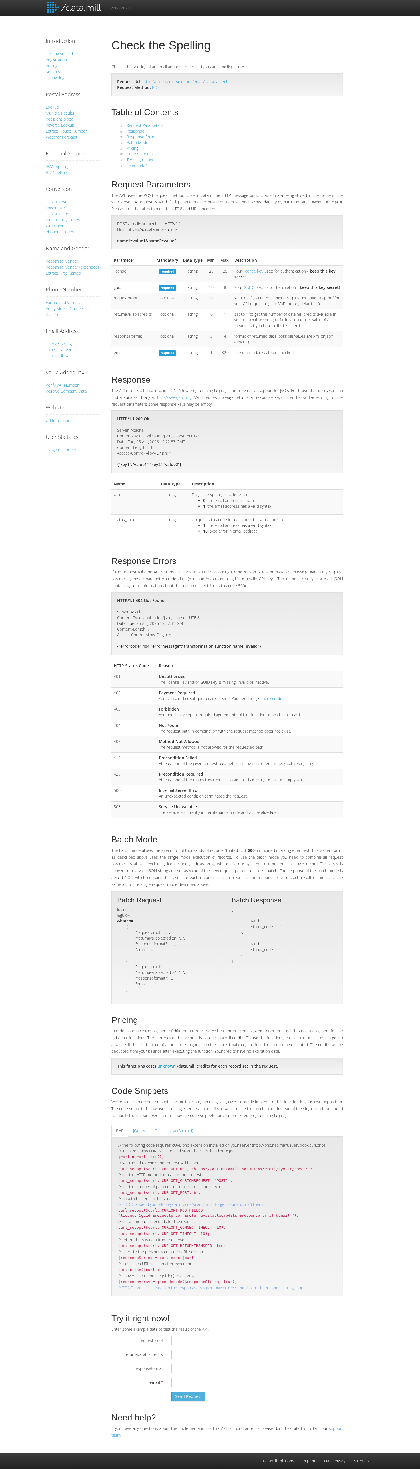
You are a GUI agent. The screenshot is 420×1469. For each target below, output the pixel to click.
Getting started (59, 54)
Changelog (55, 78)
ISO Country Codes (63, 220)
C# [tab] (157, 1130)
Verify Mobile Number (65, 308)
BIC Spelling (56, 172)
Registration (56, 60)
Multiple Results (60, 113)
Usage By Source (61, 450)
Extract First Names (63, 273)
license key (253, 271)
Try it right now (140, 159)
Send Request (188, 1396)
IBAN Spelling (57, 166)
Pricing (51, 66)
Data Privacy (334, 1461)
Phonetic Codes (60, 232)
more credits (272, 698)
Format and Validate (63, 302)
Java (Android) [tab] (181, 1130)
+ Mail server (60, 350)
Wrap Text (54, 226)
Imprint (309, 1461)
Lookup (52, 107)
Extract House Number (66, 131)
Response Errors (141, 136)
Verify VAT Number (62, 385)
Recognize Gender (62, 261)
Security (53, 72)
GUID (248, 287)
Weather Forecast (61, 137)
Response (135, 131)
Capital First (56, 202)
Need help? (137, 165)
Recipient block (59, 119)
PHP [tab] (119, 1130)
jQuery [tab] (139, 1130)
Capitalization (57, 214)
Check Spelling (59, 344)
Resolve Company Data (66, 391)
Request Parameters (145, 125)
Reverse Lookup (60, 125)
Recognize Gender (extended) (72, 267)
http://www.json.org (174, 397)
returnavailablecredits (144, 1354)
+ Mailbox (60, 356)
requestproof (151, 1340)
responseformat (148, 1368)
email (154, 1382)
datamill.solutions (278, 1461)
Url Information (59, 420)
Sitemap (361, 1461)
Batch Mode (137, 142)
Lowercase (55, 208)
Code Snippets (140, 154)
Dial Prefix (54, 314)
